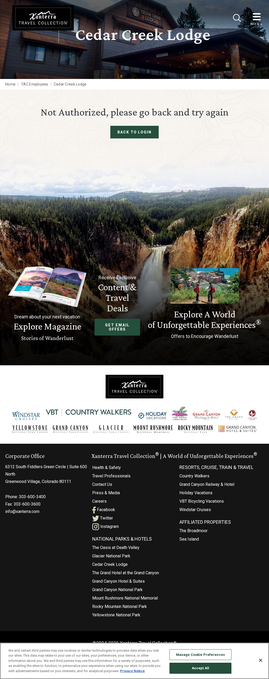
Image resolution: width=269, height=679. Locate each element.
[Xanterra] (134, 386)
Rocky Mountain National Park (119, 606)
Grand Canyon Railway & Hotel (206, 484)
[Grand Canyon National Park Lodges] (70, 429)
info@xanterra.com (22, 511)
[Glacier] (111, 429)
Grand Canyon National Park (117, 589)
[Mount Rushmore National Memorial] (153, 429)
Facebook (105, 509)
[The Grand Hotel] (234, 415)
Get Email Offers (117, 327)
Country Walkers (194, 475)
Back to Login (134, 132)
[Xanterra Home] (43, 17)
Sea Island (189, 539)
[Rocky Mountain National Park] (195, 429)
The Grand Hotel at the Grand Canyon (125, 572)
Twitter (106, 518)
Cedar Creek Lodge (110, 564)
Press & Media (106, 492)
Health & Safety (106, 467)
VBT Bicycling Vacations (201, 501)
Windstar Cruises (195, 509)
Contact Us (102, 484)
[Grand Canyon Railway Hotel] (206, 415)
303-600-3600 (27, 504)
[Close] (236, 18)
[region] (134, 661)
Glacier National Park (111, 555)
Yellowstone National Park (116, 614)
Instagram (109, 526)
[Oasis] (179, 413)
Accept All (200, 668)
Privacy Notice (132, 671)
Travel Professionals (111, 475)
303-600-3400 (32, 496)
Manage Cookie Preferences (200, 655)
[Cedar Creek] (252, 415)
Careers (99, 501)
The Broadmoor (193, 530)
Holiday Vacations (196, 492)
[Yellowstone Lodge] (29, 429)
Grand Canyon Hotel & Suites (118, 581)
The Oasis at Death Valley (115, 547)
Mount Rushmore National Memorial (125, 598)
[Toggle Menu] (256, 16)
